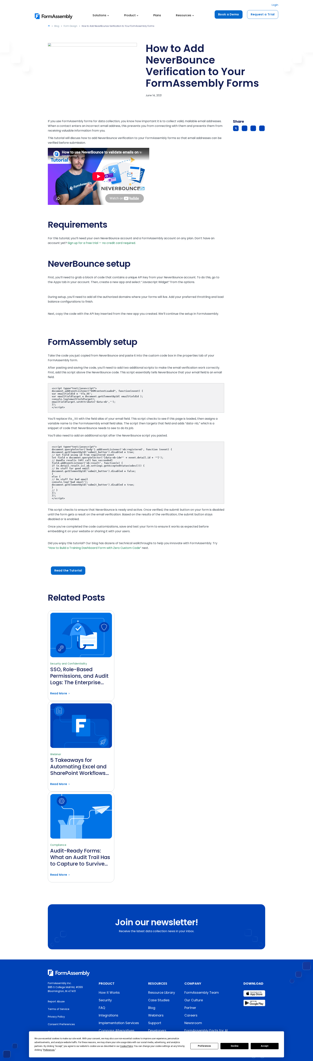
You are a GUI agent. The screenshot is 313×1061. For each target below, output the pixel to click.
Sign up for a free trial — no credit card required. (102, 243)
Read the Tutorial (68, 570)
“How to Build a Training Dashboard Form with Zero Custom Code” (94, 548)
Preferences (204, 1046)
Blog (56, 26)
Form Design (70, 26)
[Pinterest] (253, 128)
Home (49, 26)
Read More (81, 679)
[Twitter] (236, 128)
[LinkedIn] (262, 128)
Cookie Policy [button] (126, 1046)
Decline (234, 1046)
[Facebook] (244, 128)
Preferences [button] (49, 1050)
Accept (264, 1046)
